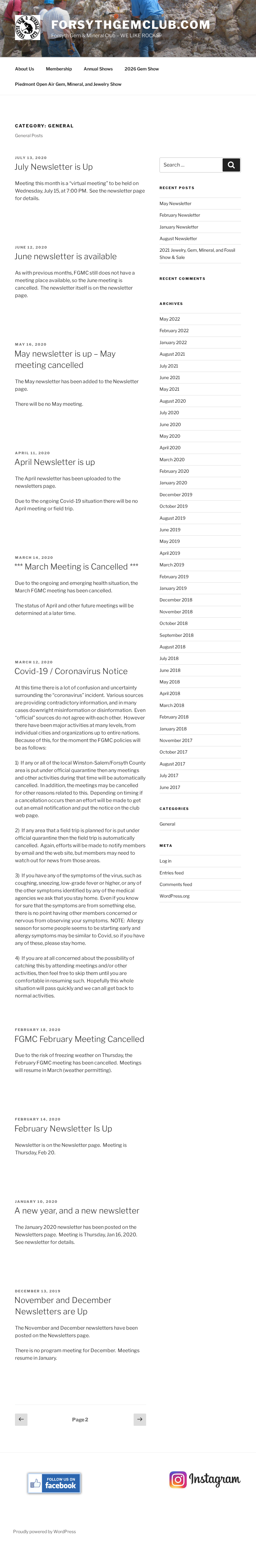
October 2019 (174, 506)
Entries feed (172, 872)
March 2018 (172, 705)
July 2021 (169, 365)
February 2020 (174, 471)
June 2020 (170, 424)
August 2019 (172, 518)
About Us (24, 68)
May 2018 (170, 681)
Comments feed (176, 884)
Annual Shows (98, 68)
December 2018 (176, 599)
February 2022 (174, 330)
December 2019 (176, 494)
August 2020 (173, 401)
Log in (165, 860)
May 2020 (170, 436)
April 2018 (170, 693)
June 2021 (170, 377)
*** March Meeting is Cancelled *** (76, 566)
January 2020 (173, 482)
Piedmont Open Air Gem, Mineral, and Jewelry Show (68, 84)
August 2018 (172, 646)
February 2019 (174, 576)
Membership (59, 68)
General (167, 824)
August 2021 (172, 354)
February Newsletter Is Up (63, 1128)
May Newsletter (175, 203)
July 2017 (169, 775)
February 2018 (174, 716)
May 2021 (170, 389)
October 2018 (174, 623)
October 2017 (173, 752)
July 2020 (169, 412)
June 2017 (170, 787)
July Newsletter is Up (53, 167)
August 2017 (172, 763)
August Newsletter (178, 238)
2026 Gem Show (142, 68)
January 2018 (173, 728)
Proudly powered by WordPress (44, 1531)
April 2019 (170, 553)
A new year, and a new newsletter (77, 1210)
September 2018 (177, 635)
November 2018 (176, 611)
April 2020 (170, 447)
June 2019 (170, 529)
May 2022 (170, 319)
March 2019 (172, 564)
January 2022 (173, 342)
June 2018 (170, 670)
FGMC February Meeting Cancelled (79, 1039)
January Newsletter (179, 226)
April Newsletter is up (54, 462)
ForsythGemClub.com (131, 25)
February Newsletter (180, 215)
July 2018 (169, 658)
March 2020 (172, 459)
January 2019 (173, 588)
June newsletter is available (65, 256)
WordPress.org (175, 896)
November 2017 (176, 740)
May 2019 (170, 541)
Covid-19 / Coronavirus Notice (71, 671)
